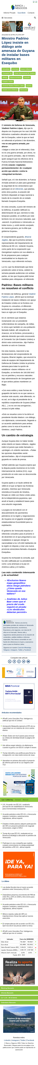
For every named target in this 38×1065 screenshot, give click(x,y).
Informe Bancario (7, 993)
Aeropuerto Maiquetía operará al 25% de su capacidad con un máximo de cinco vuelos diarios (19, 728)
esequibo (27, 77)
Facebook (27, 650)
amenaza (15, 69)
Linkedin (7, 1040)
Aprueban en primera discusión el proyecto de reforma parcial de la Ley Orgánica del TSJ (19, 763)
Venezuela (23, 90)
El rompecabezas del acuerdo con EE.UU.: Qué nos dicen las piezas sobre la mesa (19, 925)
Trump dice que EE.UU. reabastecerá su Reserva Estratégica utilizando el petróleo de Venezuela (19, 835)
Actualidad (6, 69)
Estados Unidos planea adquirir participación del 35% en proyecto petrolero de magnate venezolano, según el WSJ (19, 826)
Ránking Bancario (7, 988)
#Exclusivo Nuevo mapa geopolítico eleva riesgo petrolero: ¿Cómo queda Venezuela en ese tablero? (19, 587)
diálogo (5, 77)
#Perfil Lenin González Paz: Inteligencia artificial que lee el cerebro (18, 720)
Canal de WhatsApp (24, 647)
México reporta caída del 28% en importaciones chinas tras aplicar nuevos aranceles (18, 916)
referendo (19, 189)
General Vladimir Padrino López (13, 85)
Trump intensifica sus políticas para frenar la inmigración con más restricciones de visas (19, 754)
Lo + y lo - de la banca (9, 997)
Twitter (20, 650)
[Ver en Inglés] (34, 2)
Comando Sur (7, 73)
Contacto (31, 13)
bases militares (26, 69)
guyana (28, 85)
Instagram (14, 650)
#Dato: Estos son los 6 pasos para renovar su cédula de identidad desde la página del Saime (19, 738)
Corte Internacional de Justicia (24, 73)
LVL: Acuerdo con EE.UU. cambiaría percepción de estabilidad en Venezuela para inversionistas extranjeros (18, 807)
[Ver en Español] (36, 2)
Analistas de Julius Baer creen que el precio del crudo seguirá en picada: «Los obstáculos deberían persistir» (17, 605)
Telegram (6, 650)
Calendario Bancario (8, 1002)
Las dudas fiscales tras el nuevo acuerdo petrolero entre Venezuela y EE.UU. (18, 888)
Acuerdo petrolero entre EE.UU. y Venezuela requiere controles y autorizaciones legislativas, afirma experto (19, 816)
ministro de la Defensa (10, 90)
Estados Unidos (8, 81)
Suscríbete (22, 13)
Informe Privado (9, 13)
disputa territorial (15, 77)
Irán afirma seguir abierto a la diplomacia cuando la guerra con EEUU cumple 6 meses (19, 746)
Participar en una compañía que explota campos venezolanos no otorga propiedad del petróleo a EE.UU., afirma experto (18, 845)
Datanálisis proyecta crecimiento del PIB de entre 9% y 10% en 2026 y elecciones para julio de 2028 (19, 897)
